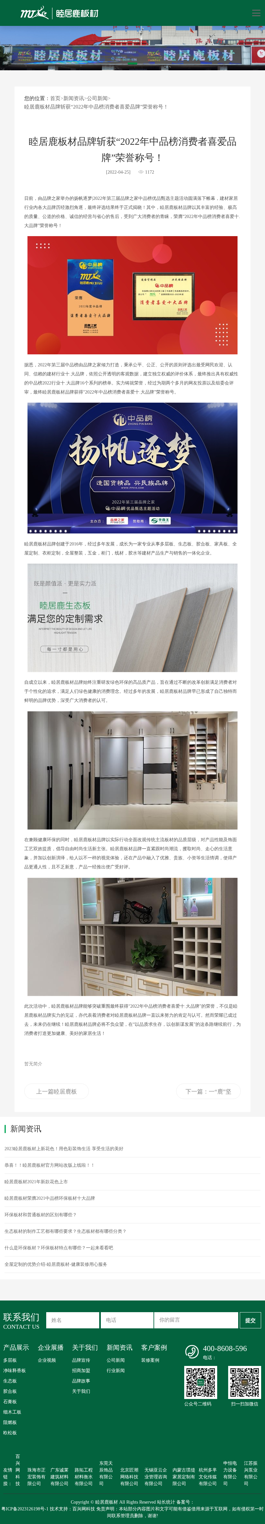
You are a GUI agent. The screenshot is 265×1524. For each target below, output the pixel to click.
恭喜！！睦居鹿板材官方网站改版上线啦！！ (50, 1165)
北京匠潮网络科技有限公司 (129, 1477)
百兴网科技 (18, 1470)
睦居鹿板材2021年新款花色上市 (36, 1181)
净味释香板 (14, 1370)
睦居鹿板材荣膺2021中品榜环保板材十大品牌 (50, 1198)
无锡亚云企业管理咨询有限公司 (155, 1477)
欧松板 (10, 1432)
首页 (55, 98)
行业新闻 (116, 1370)
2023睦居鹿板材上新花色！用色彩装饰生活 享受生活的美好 (64, 1148)
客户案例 (154, 1347)
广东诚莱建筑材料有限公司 (59, 1477)
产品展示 (16, 1347)
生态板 (10, 1381)
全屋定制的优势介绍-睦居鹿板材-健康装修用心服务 (56, 1264)
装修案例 (150, 1360)
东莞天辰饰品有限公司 (106, 1473)
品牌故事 (81, 1381)
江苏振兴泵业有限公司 (251, 1473)
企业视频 (47, 1360)
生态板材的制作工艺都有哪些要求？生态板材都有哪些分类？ (66, 1231)
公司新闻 (97, 98)
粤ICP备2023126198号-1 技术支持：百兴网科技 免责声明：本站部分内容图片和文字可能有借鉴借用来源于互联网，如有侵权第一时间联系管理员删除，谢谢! (132, 1512)
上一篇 (56, 1093)
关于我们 (85, 1347)
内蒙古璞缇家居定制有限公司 (184, 1477)
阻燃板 (10, 1422)
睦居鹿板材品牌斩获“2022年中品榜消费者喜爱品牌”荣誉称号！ (96, 106)
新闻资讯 (73, 98)
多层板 (10, 1360)
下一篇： (208, 1093)
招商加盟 (81, 1370)
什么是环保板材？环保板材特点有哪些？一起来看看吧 (59, 1247)
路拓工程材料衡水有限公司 (84, 1477)
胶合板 (10, 1391)
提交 (250, 1320)
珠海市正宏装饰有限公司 (36, 1477)
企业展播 (51, 1347)
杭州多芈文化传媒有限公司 (208, 1477)
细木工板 (12, 1412)
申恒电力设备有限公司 (230, 1473)
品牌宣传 (81, 1360)
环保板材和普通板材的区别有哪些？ (41, 1214)
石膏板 (10, 1401)
